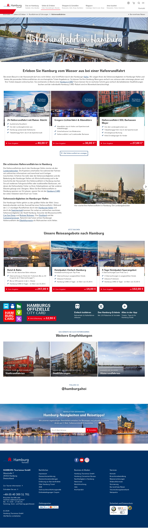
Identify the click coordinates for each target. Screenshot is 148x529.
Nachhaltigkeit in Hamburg (84, 479)
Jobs (75, 487)
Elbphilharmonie (26, 220)
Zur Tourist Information (12, 486)
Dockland (43, 215)
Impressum (43, 474)
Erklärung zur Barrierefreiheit (49, 482)
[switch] (122, 512)
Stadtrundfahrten (26, 359)
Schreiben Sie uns (10, 489)
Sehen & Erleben (20, 14)
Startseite (6, 14)
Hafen (86, 77)
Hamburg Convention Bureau (85, 476)
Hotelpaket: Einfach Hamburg (74, 266)
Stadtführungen (74, 359)
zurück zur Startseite (38, 460)
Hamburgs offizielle (74, 312)
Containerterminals (11, 218)
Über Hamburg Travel (47, 484)
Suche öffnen (138, 3)
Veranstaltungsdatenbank (119, 490)
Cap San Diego (9, 215)
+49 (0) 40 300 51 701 (16, 494)
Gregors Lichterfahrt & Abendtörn (74, 118)
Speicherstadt (17, 210)
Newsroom (78, 482)
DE (143, 3)
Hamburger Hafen (46, 208)
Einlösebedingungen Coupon (49, 492)
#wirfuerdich (79, 490)
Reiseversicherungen (117, 479)
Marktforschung (80, 484)
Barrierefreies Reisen (137, 14)
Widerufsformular (116, 482)
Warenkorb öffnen (133, 3)
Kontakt (141, 8)
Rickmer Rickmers (27, 215)
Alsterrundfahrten (121, 359)
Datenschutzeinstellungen (48, 479)
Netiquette (114, 492)
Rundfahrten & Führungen (38, 14)
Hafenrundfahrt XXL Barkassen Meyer (121, 118)
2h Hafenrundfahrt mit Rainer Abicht (27, 118)
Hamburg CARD (66, 82)
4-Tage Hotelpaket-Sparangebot (121, 266)
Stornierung (114, 484)
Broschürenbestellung (118, 476)
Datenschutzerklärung (47, 476)
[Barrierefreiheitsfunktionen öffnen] (128, 3)
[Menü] (126, 507)
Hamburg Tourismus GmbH (84, 474)
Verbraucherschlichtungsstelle (50, 490)
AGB (40, 487)
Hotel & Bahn (27, 266)
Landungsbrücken (10, 171)
